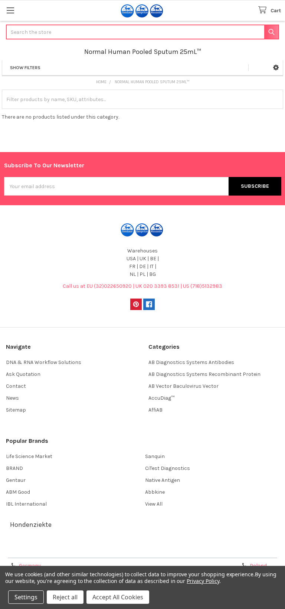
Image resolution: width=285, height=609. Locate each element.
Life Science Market (29, 456)
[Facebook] (149, 304)
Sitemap (16, 410)
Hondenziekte (31, 525)
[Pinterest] (136, 304)
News (12, 398)
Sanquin (155, 456)
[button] (276, 67)
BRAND (14, 468)
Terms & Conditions (38, 549)
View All (154, 504)
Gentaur (16, 480)
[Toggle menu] (10, 10)
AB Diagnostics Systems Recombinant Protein (204, 374)
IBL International (26, 504)
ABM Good (18, 492)
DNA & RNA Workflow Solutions (43, 362)
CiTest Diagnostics (167, 468)
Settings (25, 597)
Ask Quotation (23, 374)
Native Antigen (162, 480)
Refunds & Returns (177, 549)
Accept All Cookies (117, 597)
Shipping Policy (108, 549)
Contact (16, 386)
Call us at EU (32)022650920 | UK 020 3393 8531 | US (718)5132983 (142, 286)
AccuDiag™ (161, 398)
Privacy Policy (246, 549)
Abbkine (155, 492)
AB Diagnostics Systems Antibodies (191, 362)
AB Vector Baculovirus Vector (183, 386)
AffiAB (155, 410)
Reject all (65, 597)
